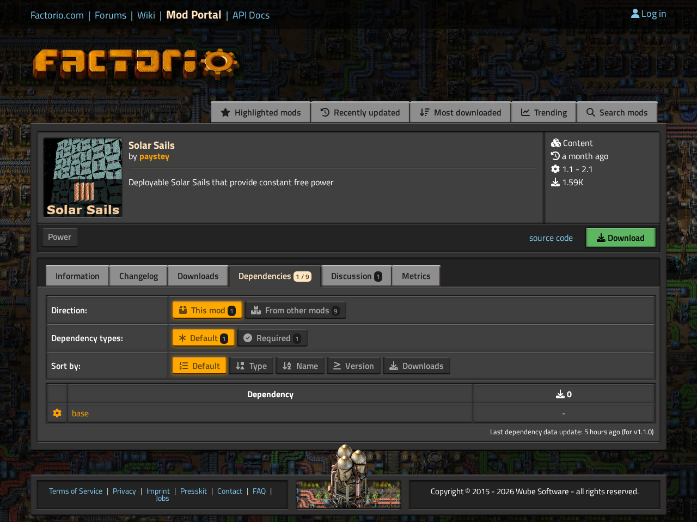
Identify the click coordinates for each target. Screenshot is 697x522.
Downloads (198, 275)
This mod (211, 310)
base (80, 413)
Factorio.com (57, 15)
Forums (110, 15)
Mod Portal (194, 14)
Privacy (124, 491)
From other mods (300, 310)
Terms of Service (75, 491)
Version (358, 365)
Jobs (162, 498)
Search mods (622, 112)
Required (276, 337)
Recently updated (366, 112)
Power (59, 236)
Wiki (146, 15)
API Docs (251, 15)
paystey (154, 155)
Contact (229, 491)
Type (257, 365)
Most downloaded (467, 112)
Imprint (158, 491)
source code (551, 237)
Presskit (193, 491)
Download (625, 237)
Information (78, 275)
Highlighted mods (267, 112)
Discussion (355, 275)
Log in (654, 13)
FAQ (259, 491)
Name (306, 365)
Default (207, 337)
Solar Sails (152, 145)
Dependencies (274, 275)
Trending (549, 112)
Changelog (138, 275)
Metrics (416, 275)
